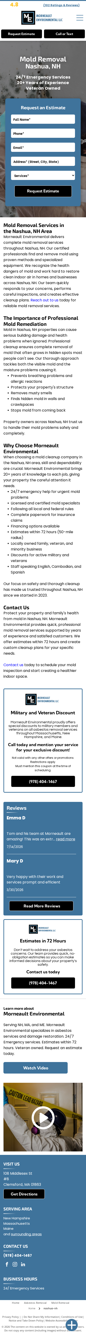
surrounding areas (26, 1234)
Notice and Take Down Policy (26, 1320)
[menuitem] (18, 1303)
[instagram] (14, 1265)
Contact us (13, 665)
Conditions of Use (72, 1316)
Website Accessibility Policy (61, 1320)
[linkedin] (22, 1265)
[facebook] (6, 1265)
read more (65, 839)
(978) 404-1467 (17, 1255)
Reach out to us (44, 300)
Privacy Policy (10, 1316)
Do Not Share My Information (41, 1316)
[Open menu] (79, 17)
